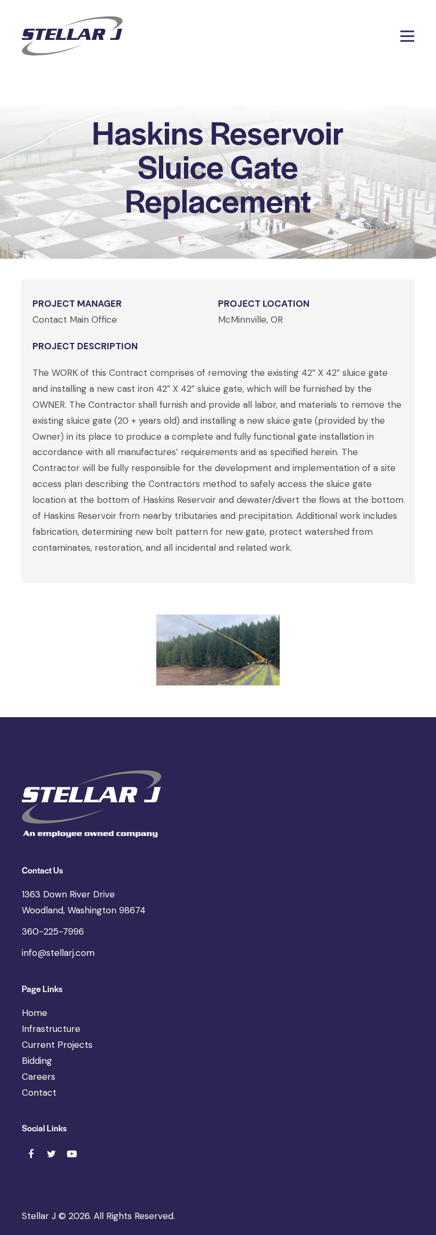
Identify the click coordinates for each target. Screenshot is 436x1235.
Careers (38, 1076)
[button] (407, 35)
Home (34, 1013)
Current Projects (57, 1045)
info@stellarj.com (58, 953)
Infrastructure (51, 1029)
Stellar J (39, 1216)
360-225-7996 (53, 931)
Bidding (37, 1060)
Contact (39, 1092)
